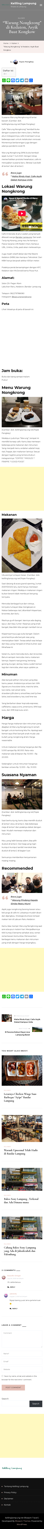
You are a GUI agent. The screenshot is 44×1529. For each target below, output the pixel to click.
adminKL (13, 1294)
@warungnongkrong (21, 297)
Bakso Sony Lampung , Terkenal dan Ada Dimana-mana (21, 1200)
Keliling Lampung (23, 3)
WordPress (22, 1524)
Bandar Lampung (24, 237)
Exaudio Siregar (14, 1276)
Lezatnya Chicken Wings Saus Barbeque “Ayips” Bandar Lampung (20, 1097)
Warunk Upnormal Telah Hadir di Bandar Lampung (21, 1152)
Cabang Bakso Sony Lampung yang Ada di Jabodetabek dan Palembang (20, 1251)
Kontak (7, 1505)
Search (5, 1399)
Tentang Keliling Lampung (16, 1486)
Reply (12, 1287)
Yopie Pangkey (26, 62)
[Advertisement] (22, 489)
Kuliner (21, 18)
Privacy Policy (10, 1492)
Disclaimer (8, 1499)
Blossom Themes (22, 1521)
